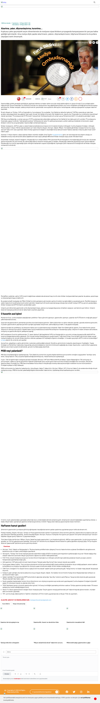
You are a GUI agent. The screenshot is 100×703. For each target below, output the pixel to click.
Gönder (7, 674)
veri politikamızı (85, 697)
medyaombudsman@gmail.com (40, 600)
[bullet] (29, 674)
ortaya (3, 340)
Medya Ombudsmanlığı (19, 604)
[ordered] (26, 674)
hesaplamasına (57, 135)
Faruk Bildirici (6, 604)
